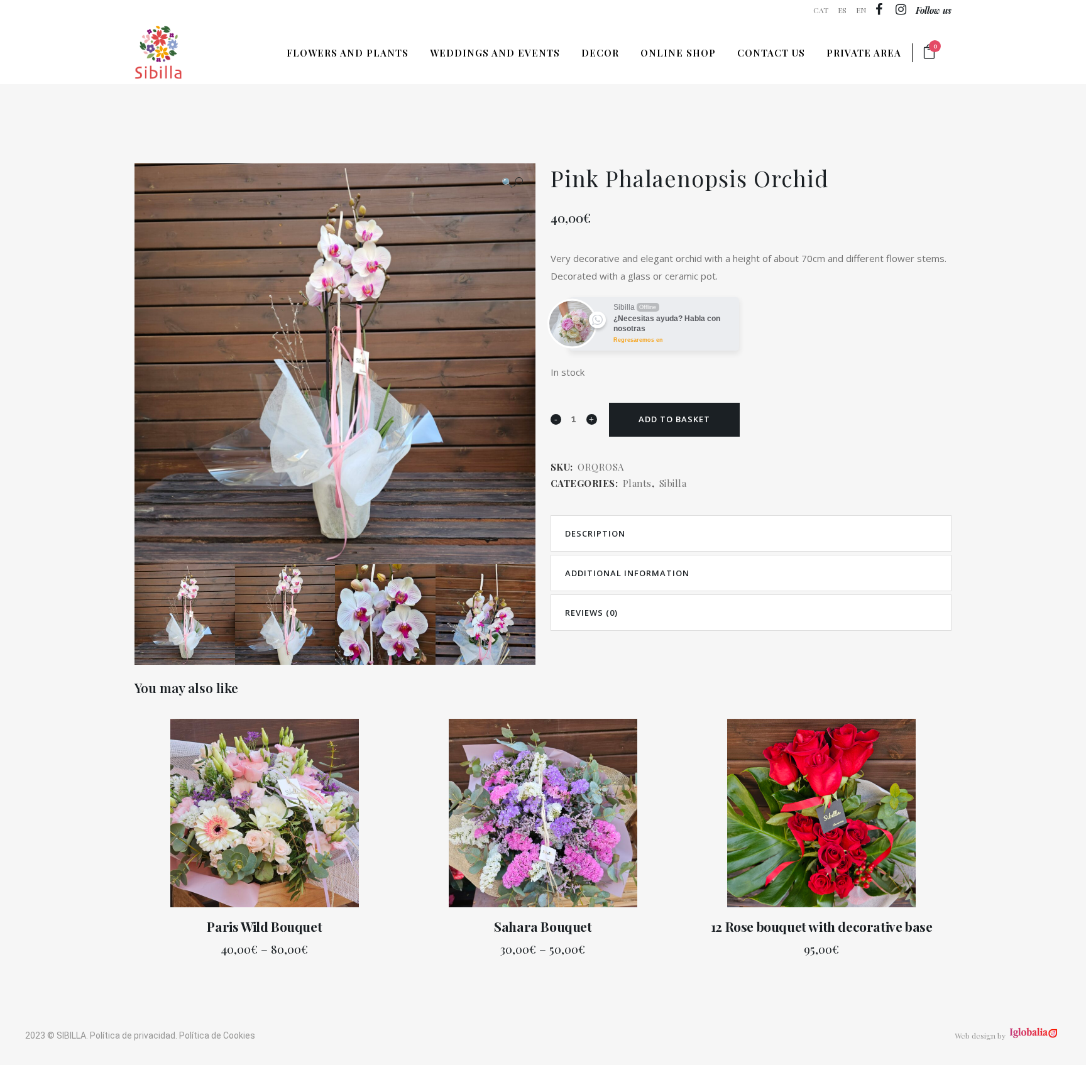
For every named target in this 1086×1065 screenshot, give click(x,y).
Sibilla (673, 483)
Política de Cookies (217, 1035)
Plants (637, 483)
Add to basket (674, 419)
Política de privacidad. (133, 1035)
